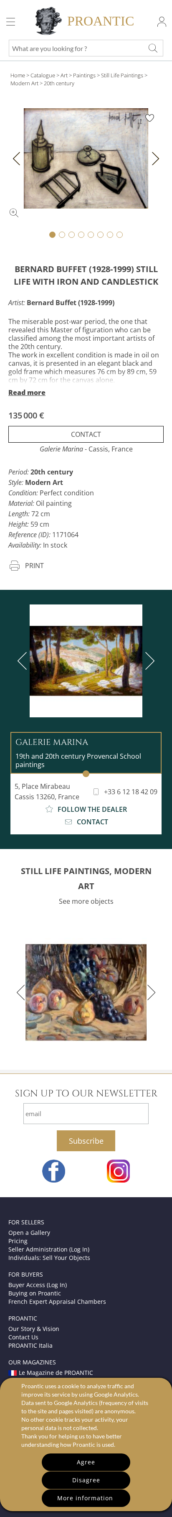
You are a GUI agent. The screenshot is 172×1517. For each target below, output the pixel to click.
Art (64, 75)
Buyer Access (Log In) (37, 1285)
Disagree (86, 1480)
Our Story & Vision (33, 1329)
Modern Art (24, 83)
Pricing (18, 1241)
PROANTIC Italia (30, 1345)
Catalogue (42, 75)
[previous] (24, 660)
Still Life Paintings (122, 75)
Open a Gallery (29, 1233)
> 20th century (57, 83)
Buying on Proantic (34, 1293)
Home (17, 75)
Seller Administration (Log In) (48, 1249)
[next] (148, 660)
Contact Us (23, 1337)
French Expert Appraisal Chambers (57, 1301)
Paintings (84, 75)
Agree (86, 1462)
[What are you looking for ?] (153, 48)
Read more (27, 392)
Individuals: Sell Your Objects (49, 1258)
